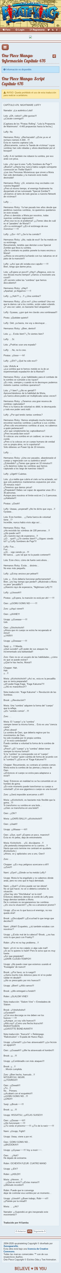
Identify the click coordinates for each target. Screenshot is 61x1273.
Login (21, 29)
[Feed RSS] (52, 30)
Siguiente (39, 1231)
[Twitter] (48, 30)
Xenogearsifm (11, 1246)
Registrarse (39, 29)
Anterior (21, 1231)
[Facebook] (56, 30)
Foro (7, 29)
